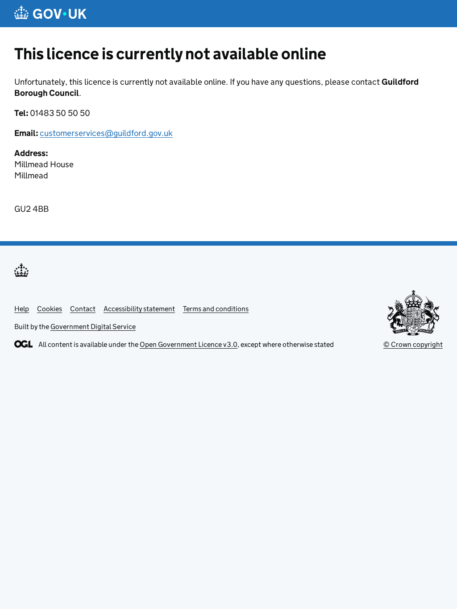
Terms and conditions (216, 308)
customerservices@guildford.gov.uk (106, 133)
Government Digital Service (93, 326)
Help (21, 308)
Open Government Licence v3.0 (188, 344)
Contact (83, 308)
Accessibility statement (139, 308)
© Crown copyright (413, 344)
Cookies (49, 308)
